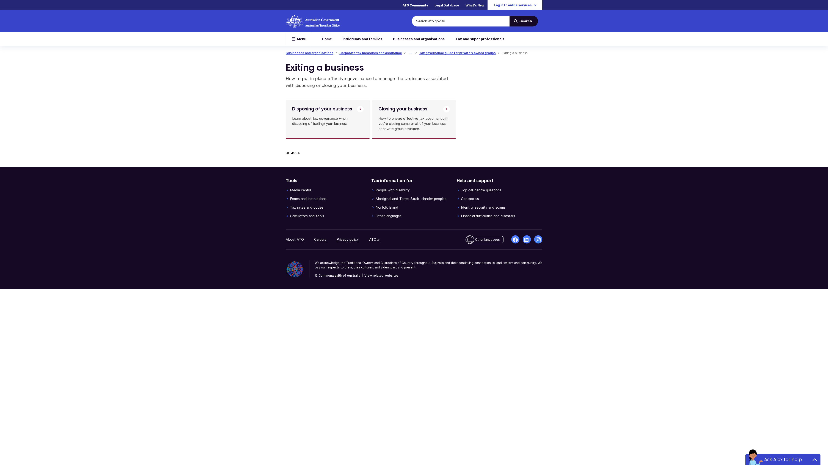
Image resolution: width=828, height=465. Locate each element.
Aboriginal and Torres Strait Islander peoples (411, 199)
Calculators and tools (307, 216)
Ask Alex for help (783, 459)
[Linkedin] (527, 239)
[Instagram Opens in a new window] (538, 239)
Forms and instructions (308, 199)
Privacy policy (348, 239)
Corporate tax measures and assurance (370, 53)
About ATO (295, 239)
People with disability (393, 190)
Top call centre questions (481, 190)
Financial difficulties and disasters (488, 216)
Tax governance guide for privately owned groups (457, 53)
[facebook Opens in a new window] (515, 239)
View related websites (381, 275)
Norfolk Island (387, 207)
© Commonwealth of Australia (337, 275)
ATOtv (374, 239)
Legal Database (446, 5)
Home (327, 39)
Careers (320, 239)
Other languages (388, 216)
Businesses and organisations (419, 39)
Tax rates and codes (306, 207)
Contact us (470, 199)
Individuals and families (362, 39)
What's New (475, 5)
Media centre (300, 190)
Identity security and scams (483, 207)
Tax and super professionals (479, 39)
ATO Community (415, 5)
